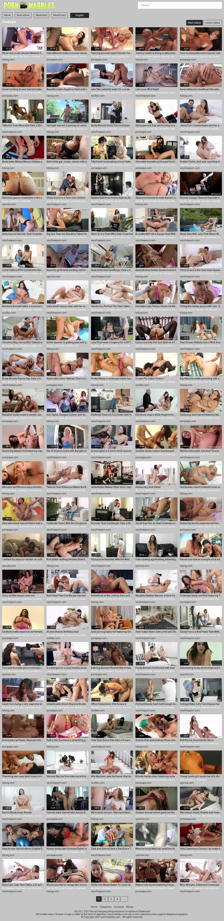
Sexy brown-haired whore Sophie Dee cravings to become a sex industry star (23, 848)
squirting (185, 165)
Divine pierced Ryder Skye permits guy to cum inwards (23, 740)
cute (4, 671)
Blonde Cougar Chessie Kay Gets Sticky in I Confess (201, 197)
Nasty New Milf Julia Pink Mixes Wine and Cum (201, 234)
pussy (5, 201)
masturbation (194, 671)
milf (74, 165)
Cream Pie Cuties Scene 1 (150, 378)
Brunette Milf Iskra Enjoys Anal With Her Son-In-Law (156, 234)
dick (137, 273)
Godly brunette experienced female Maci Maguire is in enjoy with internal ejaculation (23, 631)
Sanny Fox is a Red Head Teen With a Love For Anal (201, 631)
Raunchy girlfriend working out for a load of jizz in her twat (68, 270)
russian (36, 128)
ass (172, 56)
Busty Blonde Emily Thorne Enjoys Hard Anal (112, 125)
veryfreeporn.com (145, 95)
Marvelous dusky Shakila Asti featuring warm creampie (201, 812)
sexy (49, 92)
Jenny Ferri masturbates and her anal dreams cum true (201, 125)
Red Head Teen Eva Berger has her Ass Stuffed (68, 595)
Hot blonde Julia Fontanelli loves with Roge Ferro (201, 487)
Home (7, 15)
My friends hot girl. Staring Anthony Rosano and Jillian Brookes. (112, 812)
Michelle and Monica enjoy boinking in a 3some (23, 487)
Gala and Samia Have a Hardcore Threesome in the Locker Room (112, 848)
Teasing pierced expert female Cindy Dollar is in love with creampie (112, 53)
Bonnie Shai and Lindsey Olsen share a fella (156, 740)
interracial (52, 779)
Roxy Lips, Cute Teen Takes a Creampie (23, 884)
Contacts (119, 906)
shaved (219, 165)
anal (26, 56)
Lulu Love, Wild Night (147, 89)
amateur (10, 128)
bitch (11, 779)
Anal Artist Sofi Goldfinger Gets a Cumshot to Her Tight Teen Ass (112, 270)
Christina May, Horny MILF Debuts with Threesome (23, 342)
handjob (81, 671)
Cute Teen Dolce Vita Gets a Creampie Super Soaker (112, 740)
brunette (73, 56)
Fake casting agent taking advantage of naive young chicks (156, 559)
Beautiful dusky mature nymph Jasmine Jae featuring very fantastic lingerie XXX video (23, 414)
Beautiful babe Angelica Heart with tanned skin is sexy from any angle (68, 89)
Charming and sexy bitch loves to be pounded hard (23, 776)
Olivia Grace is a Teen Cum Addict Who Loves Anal (68, 197)
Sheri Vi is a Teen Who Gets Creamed (112, 234)
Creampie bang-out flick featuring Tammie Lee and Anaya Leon (201, 595)
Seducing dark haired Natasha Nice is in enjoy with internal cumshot (201, 414)
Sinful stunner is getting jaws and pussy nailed (68, 342)
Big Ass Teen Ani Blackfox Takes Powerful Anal (68, 234)
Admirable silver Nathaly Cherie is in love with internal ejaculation (68, 378)
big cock (115, 92)
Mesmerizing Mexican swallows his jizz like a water (156, 848)
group (68, 418)
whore (5, 852)
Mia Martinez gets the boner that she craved (112, 776)
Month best (59, 15)
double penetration (118, 490)
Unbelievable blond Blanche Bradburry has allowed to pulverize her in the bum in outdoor (68, 704)
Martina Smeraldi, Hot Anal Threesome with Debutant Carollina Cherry (201, 450)
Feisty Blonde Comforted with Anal (155, 667)
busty (183, 671)
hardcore (132, 237)
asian (220, 92)
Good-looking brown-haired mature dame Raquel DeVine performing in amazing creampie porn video (23, 89)
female (95, 56)
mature (51, 56)
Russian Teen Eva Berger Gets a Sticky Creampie (112, 523)
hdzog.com (8, 59)
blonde (6, 56)
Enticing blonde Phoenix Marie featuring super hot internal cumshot (112, 667)
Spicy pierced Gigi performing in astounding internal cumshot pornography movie (156, 125)
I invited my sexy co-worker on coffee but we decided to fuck (23, 559)
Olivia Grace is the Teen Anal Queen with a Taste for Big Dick (201, 270)
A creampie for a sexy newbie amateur (68, 667)
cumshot (194, 56)
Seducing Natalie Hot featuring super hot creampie (23, 450)
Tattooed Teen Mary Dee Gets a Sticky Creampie (23, 125)
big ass (165, 56)
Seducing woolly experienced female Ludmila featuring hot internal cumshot (201, 523)
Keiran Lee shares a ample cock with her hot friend (201, 559)
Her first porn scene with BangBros (66, 450)
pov (38, 165)
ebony (33, 562)
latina (159, 852)
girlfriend (52, 273)
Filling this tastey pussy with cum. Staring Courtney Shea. (201, 306)
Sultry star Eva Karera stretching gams (68, 740)
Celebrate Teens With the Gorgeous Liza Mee (68, 523)
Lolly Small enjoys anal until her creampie (68, 306)
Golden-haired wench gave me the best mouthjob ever (156, 812)
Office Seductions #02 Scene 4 (108, 704)
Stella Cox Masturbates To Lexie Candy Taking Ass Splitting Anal (112, 884)
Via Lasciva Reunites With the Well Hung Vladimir (112, 559)
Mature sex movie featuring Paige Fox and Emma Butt (156, 884)
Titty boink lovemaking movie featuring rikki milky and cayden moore (112, 161)
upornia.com (9, 204)
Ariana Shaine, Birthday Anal (63, 631)
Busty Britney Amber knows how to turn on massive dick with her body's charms (156, 270)
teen (15, 526)
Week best (41, 15)
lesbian (157, 56)
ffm (127, 201)
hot (4, 454)
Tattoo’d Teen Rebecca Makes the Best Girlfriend (68, 487)
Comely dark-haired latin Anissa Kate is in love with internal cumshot (68, 812)
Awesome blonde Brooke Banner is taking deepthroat (156, 197)
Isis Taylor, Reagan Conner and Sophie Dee (68, 414)
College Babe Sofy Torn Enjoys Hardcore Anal (201, 704)
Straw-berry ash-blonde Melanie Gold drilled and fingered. (23, 53)
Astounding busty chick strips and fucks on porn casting (201, 667)
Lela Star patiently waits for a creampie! (112, 89)
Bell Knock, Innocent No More (197, 740)
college (171, 381)
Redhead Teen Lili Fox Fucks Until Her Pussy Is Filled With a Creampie (112, 414)
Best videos (23, 15)
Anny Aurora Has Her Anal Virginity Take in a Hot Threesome (23, 234)
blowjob (152, 92)
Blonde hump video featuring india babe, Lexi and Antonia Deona (156, 776)
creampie (34, 56)
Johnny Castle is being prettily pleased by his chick (156, 53)
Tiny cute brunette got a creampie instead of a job (23, 667)
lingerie (95, 345)
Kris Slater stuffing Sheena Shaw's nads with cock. (68, 559)
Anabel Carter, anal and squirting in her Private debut (201, 161)
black (5, 526)
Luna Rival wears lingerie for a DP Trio (112, 342)
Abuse (129, 906)
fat (137, 309)
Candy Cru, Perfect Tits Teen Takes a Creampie (112, 306)
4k (136, 92)
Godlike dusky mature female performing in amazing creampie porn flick (156, 450)
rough (94, 381)
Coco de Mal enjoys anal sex (18, 595)
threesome (105, 381)
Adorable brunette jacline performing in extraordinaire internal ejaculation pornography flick (156, 161)
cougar (171, 237)
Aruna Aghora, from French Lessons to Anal (112, 450)
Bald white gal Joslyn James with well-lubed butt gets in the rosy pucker (68, 161)
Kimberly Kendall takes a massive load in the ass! (23, 306)
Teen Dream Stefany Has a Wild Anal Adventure (201, 342)
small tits (215, 707)
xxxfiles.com (98, 95)
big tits (14, 56)
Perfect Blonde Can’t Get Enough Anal (156, 704)
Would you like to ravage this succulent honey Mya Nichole (68, 884)
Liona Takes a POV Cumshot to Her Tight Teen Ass (23, 270)
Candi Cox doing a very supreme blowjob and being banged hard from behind (23, 704)
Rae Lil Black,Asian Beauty (17, 812)
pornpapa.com (55, 59)
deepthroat (150, 201)
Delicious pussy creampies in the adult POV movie (23, 197)
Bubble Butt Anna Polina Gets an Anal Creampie (112, 197)
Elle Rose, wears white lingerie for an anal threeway (156, 414)
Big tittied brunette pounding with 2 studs (201, 378)
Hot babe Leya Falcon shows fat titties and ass (156, 306)
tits (21, 56)
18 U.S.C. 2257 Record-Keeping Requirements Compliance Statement (112, 911)
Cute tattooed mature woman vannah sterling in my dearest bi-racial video (68, 53)
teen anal (24, 526)
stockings (171, 418)
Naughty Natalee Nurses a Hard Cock (156, 595)
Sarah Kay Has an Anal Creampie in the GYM (156, 523)
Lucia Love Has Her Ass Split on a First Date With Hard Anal (156, 342)
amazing (16, 92)
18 (10, 526)
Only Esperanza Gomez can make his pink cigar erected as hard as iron (201, 848)
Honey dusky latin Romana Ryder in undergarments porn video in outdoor (68, 848)
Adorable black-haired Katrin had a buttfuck (23, 523)
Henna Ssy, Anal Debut (147, 487)
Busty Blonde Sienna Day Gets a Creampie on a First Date (23, 378)
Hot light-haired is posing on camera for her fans (68, 125)
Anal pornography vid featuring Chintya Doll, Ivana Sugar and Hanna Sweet (112, 631)
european (34, 237)
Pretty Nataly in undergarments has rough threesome (112, 378)
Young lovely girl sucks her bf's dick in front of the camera (201, 776)
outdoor (70, 345)
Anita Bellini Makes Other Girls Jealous (112, 487)
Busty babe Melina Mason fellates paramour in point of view (23, 161)
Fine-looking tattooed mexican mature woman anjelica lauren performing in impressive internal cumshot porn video (201, 53)
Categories (106, 906)
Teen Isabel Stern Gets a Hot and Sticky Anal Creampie (156, 631)
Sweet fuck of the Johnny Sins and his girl (112, 595)
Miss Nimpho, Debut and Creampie (199, 884)
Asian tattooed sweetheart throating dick (201, 89)
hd (176, 56)
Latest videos (212, 22)
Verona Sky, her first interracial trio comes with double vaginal (68, 776)
